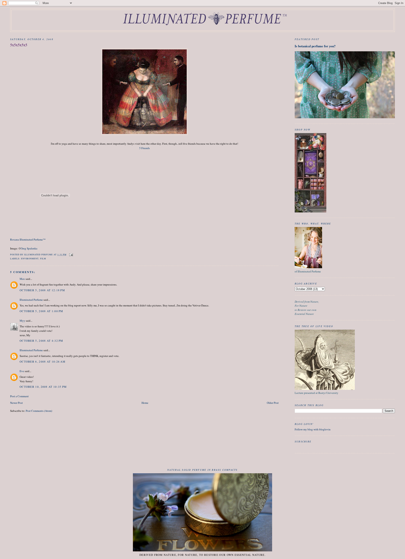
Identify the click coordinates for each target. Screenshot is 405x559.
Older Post (273, 403)
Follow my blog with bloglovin (313, 429)
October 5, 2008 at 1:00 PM (41, 311)
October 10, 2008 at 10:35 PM (43, 387)
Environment (29, 258)
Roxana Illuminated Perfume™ (28, 239)
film (43, 258)
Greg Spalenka (29, 248)
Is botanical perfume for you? (315, 46)
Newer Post (16, 403)
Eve (22, 371)
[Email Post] (71, 254)
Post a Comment (19, 396)
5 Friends (144, 148)
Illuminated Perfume (31, 300)
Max (22, 279)
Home (145, 403)
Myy (22, 320)
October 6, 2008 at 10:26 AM (42, 361)
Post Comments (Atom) (39, 411)
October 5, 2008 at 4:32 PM (41, 341)
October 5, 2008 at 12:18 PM (42, 290)
